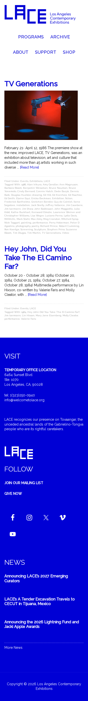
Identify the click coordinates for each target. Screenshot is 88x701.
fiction (68, 198)
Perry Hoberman (59, 222)
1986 (23, 184)
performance (40, 222)
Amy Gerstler (50, 184)
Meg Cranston (51, 219)
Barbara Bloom (13, 188)
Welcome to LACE (44, 17)
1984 (23, 312)
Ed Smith (9, 198)
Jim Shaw (27, 208)
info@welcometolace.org (24, 400)
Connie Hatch (44, 191)
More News (13, 648)
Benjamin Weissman (35, 188)
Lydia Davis (70, 215)
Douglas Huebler (21, 195)
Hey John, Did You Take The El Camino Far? (38, 258)
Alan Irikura (34, 184)
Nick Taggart (12, 222)
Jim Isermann (12, 208)
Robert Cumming (69, 226)
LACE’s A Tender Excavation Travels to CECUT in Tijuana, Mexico (39, 601)
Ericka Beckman (41, 198)
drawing (37, 195)
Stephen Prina (56, 229)
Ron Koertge (11, 229)
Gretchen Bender (42, 201)
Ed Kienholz (59, 195)
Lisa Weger (37, 215)
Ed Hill (47, 195)
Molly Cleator (70, 315)
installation (23, 205)
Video (65, 232)
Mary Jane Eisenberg (48, 315)
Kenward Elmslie (42, 212)
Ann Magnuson (68, 184)
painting (26, 222)
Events (24, 181)
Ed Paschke (75, 195)
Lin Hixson (28, 315)
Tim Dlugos (19, 232)
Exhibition (58, 198)
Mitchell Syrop (69, 219)
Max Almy (36, 219)
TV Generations (31, 83)
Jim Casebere (74, 205)
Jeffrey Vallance (55, 205)
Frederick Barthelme (17, 201)
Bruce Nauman (58, 188)
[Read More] (29, 167)
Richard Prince (49, 226)
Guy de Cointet (63, 201)
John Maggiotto (63, 208)
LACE (47, 181)
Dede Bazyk (61, 191)
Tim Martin (34, 232)
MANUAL (9, 219)
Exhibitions (36, 181)
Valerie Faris (28, 318)
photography (23, 226)
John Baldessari (43, 208)
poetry (35, 226)
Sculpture (40, 229)
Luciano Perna (54, 215)
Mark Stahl (23, 219)
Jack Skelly (37, 205)
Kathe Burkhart (20, 212)
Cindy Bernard (26, 191)
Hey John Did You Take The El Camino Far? (53, 312)
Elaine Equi (23, 198)
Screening (27, 229)
